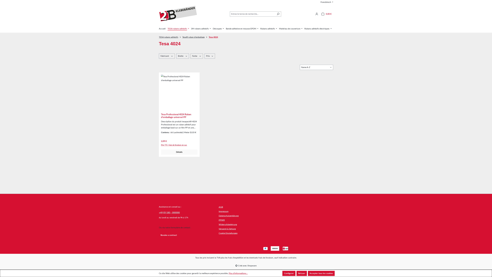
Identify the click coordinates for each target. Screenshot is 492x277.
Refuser (301, 273)
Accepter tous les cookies (321, 273)
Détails (179, 152)
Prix (208, 56)
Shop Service (225, 202)
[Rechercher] (278, 14)
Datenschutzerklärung (229, 216)
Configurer (289, 273)
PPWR (222, 220)
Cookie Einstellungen (228, 233)
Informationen (284, 202)
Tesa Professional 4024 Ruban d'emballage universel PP (176, 115)
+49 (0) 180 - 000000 (169, 213)
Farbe (195, 56)
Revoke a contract (169, 235)
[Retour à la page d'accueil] (178, 13)
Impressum (223, 211)
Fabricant (165, 56)
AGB (221, 207)
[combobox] (252, 14)
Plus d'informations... (238, 273)
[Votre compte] (317, 14)
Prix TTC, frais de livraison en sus (174, 145)
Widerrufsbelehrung (228, 225)
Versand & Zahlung (227, 229)
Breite (181, 56)
